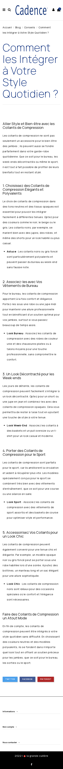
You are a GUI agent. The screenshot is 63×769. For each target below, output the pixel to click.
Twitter (10, 679)
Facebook (27, 679)
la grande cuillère (37, 755)
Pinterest (45, 679)
